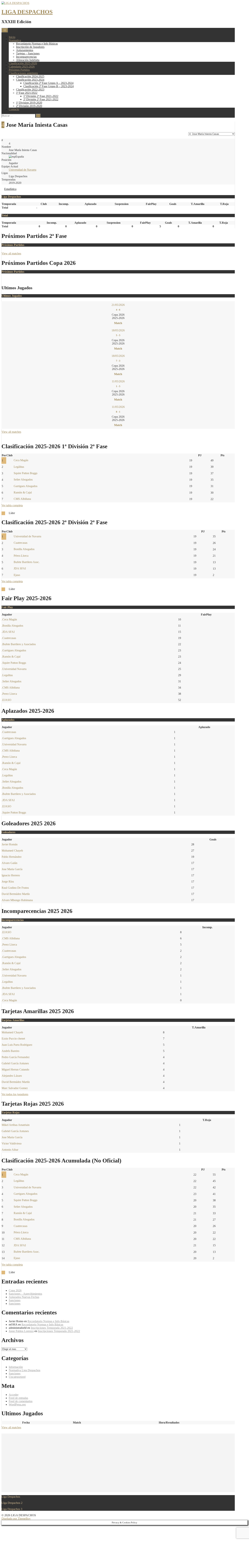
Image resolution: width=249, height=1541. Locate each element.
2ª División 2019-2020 (29, 105)
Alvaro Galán (9, 862)
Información (16, 1367)
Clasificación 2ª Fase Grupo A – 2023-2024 (48, 83)
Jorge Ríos (8, 881)
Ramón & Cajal (23, 492)
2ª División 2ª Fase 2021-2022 (40, 99)
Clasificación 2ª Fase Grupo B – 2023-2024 (48, 86)
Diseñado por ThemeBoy (16, 1518)
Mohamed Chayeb (12, 850)
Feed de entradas (18, 1397)
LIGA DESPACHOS (27, 12)
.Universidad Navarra (14, 668)
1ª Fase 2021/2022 (26, 92)
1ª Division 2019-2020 (29, 102)
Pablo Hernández (12, 856)
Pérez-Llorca (21, 555)
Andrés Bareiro (10, 1050)
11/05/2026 (118, 381)
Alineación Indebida (27, 60)
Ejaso (17, 575)
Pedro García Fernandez (16, 1057)
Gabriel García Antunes (15, 1063)
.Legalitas (7, 675)
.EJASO (6, 699)
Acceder (13, 1394)
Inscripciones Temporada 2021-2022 (52, 1327)
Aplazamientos (24, 50)
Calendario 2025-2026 (22, 66)
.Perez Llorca (9, 693)
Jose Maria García (12, 869)
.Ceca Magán (9, 619)
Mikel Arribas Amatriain (16, 1124)
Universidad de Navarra (22, 169)
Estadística (10, 189)
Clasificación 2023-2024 (30, 79)
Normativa (15, 40)
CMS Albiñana (22, 498)
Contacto (14, 109)
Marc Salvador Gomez (15, 1088)
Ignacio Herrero (11, 875)
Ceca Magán (21, 460)
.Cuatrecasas (9, 638)
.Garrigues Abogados (14, 650)
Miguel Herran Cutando (15, 1069)
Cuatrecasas (20, 542)
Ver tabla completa (12, 505)
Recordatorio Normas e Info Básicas (37, 43)
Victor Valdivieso (12, 1143)
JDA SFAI (20, 568)
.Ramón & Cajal (11, 656)
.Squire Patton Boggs (14, 662)
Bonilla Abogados (24, 549)
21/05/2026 (118, 304)
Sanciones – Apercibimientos (25, 1293)
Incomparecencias (26, 56)
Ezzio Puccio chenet (13, 1038)
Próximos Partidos (19, 69)
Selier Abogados (23, 479)
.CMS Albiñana (11, 687)
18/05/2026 (118, 330)
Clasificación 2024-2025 (30, 76)
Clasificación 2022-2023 (30, 89)
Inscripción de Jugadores (30, 46)
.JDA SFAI (8, 631)
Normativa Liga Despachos (24, 1370)
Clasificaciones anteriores (23, 73)
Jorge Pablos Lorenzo (21, 1331)
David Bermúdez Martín (16, 893)
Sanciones (14, 1300)
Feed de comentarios (20, 1401)
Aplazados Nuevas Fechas (24, 1297)
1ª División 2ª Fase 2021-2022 (40, 96)
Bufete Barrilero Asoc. (27, 562)
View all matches (11, 253)
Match (118, 323)
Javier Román (9, 844)
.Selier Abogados (11, 681)
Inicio (12, 37)
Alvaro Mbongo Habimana (17, 900)
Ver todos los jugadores (14, 1094)
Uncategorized (17, 1376)
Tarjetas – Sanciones (28, 53)
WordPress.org (17, 1404)
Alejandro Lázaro (12, 1075)
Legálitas (19, 466)
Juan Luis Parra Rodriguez (17, 1044)
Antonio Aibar (10, 1149)
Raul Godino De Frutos (15, 887)
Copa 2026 (15, 1290)
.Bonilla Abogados (12, 625)
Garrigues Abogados (25, 486)
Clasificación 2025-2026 (23, 63)
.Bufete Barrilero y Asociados (19, 644)
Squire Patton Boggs (25, 473)
